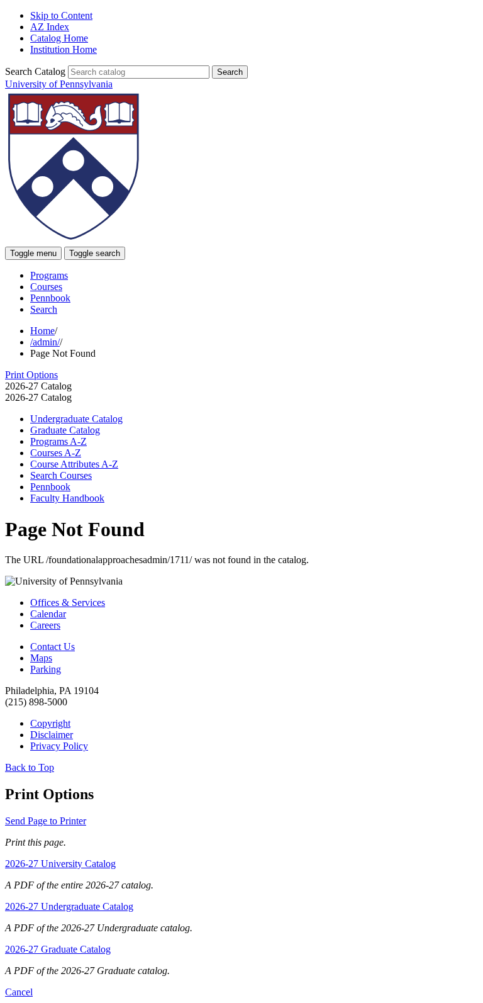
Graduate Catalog (65, 430)
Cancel (19, 992)
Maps (41, 658)
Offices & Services (67, 602)
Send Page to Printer (45, 820)
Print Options (31, 374)
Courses (46, 286)
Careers (45, 625)
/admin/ (45, 342)
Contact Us (52, 646)
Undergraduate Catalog (76, 418)
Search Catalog (35, 71)
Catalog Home (59, 38)
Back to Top (29, 767)
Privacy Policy (59, 746)
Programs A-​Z (58, 441)
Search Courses (61, 475)
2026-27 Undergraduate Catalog (69, 906)
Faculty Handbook (67, 498)
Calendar (48, 613)
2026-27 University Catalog (60, 863)
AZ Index (49, 26)
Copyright (50, 723)
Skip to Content (61, 15)
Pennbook (50, 298)
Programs (49, 275)
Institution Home (63, 49)
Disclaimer (51, 734)
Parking (45, 669)
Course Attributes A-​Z (74, 464)
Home (42, 330)
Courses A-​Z (55, 452)
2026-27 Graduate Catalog (58, 949)
